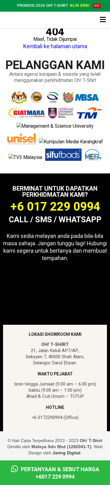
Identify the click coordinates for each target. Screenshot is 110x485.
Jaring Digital (66, 452)
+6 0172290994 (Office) (55, 417)
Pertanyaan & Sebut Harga (59, 473)
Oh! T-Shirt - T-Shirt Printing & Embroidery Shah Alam (29, 20)
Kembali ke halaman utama (55, 46)
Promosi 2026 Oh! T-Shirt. (53, 6)
